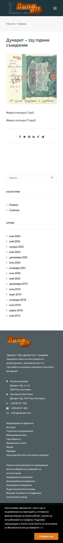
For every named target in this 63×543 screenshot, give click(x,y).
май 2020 (14, 278)
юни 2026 (14, 236)
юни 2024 (14, 252)
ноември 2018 (17, 299)
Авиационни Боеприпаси (19, 477)
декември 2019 (18, 283)
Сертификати (13, 439)
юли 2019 (14, 289)
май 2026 (14, 241)
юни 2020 (14, 273)
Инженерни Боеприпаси (19, 485)
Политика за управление (19, 431)
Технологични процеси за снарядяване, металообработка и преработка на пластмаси (27, 469)
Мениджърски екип (16, 435)
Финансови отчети (16, 443)
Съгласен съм (46, 536)
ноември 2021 (17, 268)
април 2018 (16, 310)
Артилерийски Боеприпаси (20, 481)
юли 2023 (14, 262)
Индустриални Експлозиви (20, 489)
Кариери (10, 451)
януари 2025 (16, 246)
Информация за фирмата (20, 423)
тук (41, 527)
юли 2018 (14, 305)
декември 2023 (18, 257)
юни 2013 (14, 315)
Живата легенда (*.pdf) (20, 112)
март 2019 (15, 294)
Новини (21, 23)
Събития (14, 210)
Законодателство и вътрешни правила (27, 455)
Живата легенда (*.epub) (21, 120)
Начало (10, 23)
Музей (9, 447)
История (11, 427)
